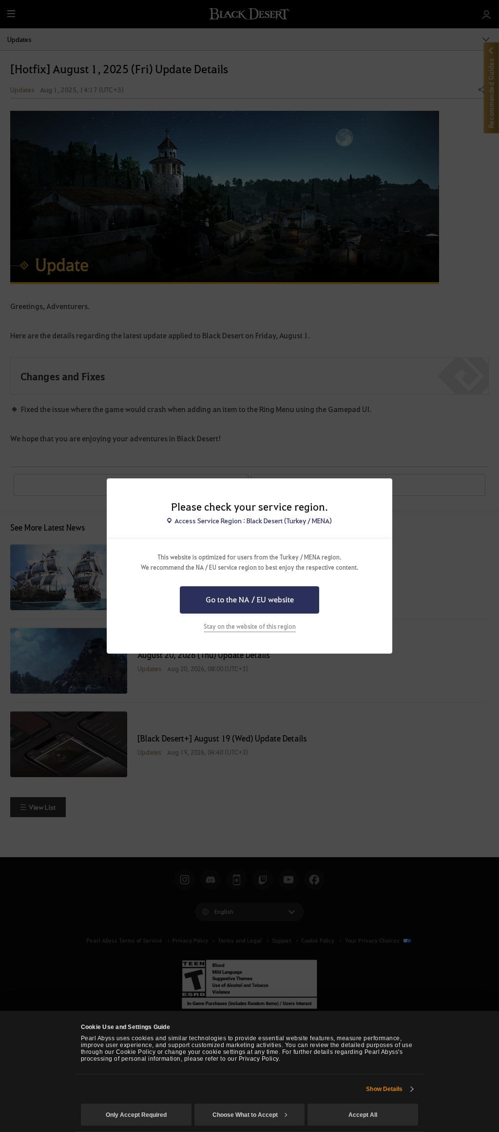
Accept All (362, 1114)
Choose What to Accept (245, 1114)
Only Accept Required (136, 1114)
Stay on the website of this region (250, 626)
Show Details (384, 1089)
